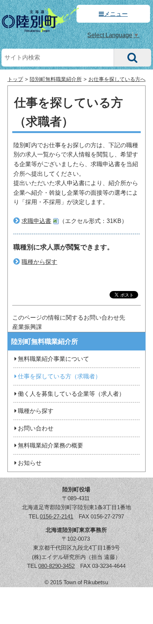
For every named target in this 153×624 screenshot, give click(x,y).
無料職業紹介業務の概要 (50, 445)
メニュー (116, 14)
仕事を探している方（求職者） (59, 376)
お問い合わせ (35, 428)
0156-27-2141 (56, 516)
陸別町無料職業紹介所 (56, 79)
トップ (15, 79)
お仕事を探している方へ (117, 79)
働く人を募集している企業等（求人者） (71, 394)
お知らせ (30, 463)
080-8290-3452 (56, 566)
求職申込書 (36, 221)
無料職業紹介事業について (53, 359)
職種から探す (39, 262)
